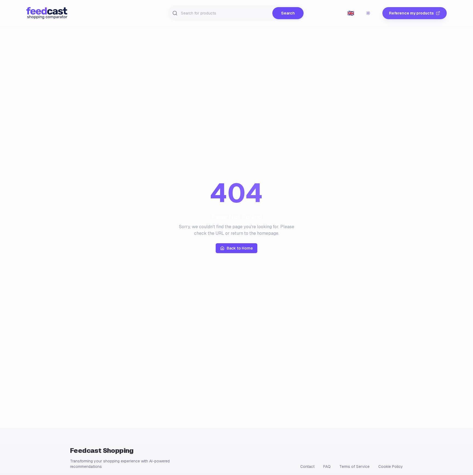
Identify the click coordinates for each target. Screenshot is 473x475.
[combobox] (350, 13)
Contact (307, 466)
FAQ (327, 466)
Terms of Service (354, 466)
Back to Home (240, 248)
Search (288, 13)
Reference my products (411, 13)
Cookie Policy (390, 466)
